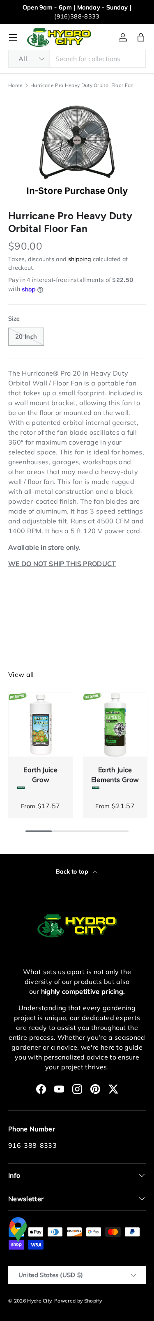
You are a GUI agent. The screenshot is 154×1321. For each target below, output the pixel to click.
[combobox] (77, 58)
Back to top (73, 871)
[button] (141, 37)
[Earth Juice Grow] (41, 725)
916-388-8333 (32, 1145)
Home (15, 85)
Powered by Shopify (78, 1301)
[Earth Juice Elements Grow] (115, 725)
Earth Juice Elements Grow (115, 775)
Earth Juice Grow (40, 775)
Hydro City (39, 1301)
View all (21, 674)
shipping (79, 259)
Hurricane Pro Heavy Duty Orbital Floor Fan (81, 85)
